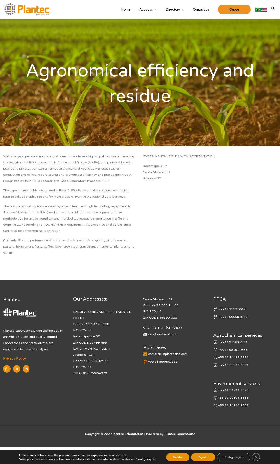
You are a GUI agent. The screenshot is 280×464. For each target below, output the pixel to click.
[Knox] (26, 9)
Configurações (234, 457)
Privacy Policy (14, 358)
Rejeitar (203, 457)
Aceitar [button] (178, 457)
